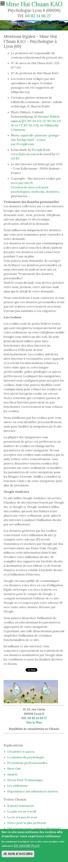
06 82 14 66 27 (38, 15)
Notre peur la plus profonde (26, 823)
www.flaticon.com (23, 154)
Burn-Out (14, 768)
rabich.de (16, 121)
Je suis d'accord (18, 853)
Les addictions (17, 785)
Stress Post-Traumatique (25, 780)
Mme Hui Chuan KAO (34, 4)
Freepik (37, 149)
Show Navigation (4, 4)
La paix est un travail (21, 811)
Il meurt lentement (20, 805)
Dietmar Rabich (48, 116)
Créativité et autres (20, 751)
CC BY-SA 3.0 (28, 125)
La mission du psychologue (25, 757)
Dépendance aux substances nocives (32, 791)
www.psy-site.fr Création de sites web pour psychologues (29, 187)
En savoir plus (27, 845)
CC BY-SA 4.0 (32, 121)
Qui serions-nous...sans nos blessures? (34, 828)
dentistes (52, 191)
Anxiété (12, 774)
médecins (38, 191)
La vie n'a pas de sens (22, 817)
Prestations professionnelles (27, 763)
